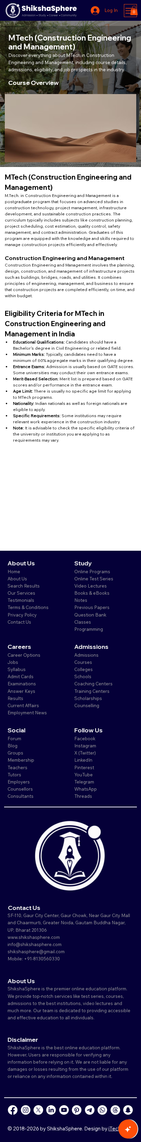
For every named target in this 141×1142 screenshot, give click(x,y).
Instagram (85, 745)
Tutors (14, 774)
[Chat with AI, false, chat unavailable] (128, 1129)
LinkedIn (83, 760)
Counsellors (20, 789)
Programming (88, 629)
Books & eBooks (92, 593)
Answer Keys (21, 691)
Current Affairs (23, 705)
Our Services (21, 593)
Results (15, 698)
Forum (14, 738)
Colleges (83, 669)
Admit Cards (21, 676)
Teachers (17, 767)
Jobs (13, 662)
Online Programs (92, 571)
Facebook (84, 738)
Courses (83, 662)
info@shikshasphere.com (35, 944)
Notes (80, 600)
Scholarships (88, 698)
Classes (83, 622)
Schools (82, 676)
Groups (15, 753)
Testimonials (21, 600)
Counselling (86, 705)
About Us (17, 578)
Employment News (27, 712)
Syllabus (17, 669)
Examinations (22, 683)
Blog (12, 745)
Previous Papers (92, 607)
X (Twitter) (85, 753)
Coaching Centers (93, 683)
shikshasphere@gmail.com (36, 951)
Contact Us (19, 622)
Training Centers (92, 691)
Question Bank (90, 615)
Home (14, 571)
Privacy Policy (22, 615)
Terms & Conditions (28, 607)
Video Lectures (90, 586)
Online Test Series (93, 578)
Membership (21, 760)
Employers (19, 782)
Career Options (24, 655)
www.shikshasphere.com (34, 937)
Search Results (24, 586)
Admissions (87, 655)
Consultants (21, 796)
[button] (134, 10)
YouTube (83, 774)
